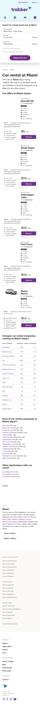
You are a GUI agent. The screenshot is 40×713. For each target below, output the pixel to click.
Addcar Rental (25, 99)
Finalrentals (6, 449)
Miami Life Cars (7, 352)
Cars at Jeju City (8, 591)
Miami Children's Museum (16, 519)
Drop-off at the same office (13, 48)
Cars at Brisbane (8, 570)
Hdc (22, 289)
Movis (4, 425)
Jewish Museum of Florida (11, 524)
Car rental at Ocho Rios (10, 472)
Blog (4, 665)
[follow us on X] (10, 700)
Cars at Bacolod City (9, 597)
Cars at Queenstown (9, 561)
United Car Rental (7, 373)
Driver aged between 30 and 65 (14, 52)
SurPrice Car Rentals (8, 365)
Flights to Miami (10, 538)
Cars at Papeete (8, 576)
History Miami (17, 517)
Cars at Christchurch (9, 567)
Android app (7, 668)
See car (29, 137)
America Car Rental (9, 446)
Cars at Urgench (8, 585)
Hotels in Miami (10, 533)
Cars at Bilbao (7, 618)
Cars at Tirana (7, 582)
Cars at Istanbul (7, 588)
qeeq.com (23, 140)
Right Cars (6, 458)
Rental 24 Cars (7, 400)
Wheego (5, 395)
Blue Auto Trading (8, 356)
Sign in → (35, 2)
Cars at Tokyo (7, 603)
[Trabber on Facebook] (7, 700)
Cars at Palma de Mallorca (11, 609)
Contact (5, 680)
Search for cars (20, 58)
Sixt (3, 360)
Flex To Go (5, 378)
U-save (5, 451)
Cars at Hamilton (8, 573)
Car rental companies (9, 624)
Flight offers (7, 646)
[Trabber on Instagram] (3, 700)
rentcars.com (24, 328)
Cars (4, 653)
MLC (3, 391)
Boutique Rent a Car (8, 369)
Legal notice (5, 695)
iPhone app (6, 671)
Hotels (4, 650)
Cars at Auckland (8, 564)
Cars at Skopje (7, 612)
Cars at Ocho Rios (8, 606)
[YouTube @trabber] (15, 700)
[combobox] (20, 30)
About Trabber (8, 661)
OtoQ (4, 453)
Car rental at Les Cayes (10, 474)
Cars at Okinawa (8, 594)
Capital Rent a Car (8, 444)
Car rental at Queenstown (11, 477)
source (4, 505)
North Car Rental (7, 387)
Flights (4, 643)
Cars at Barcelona (8, 615)
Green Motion (7, 439)
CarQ (4, 382)
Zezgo (4, 404)
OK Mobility (6, 347)
